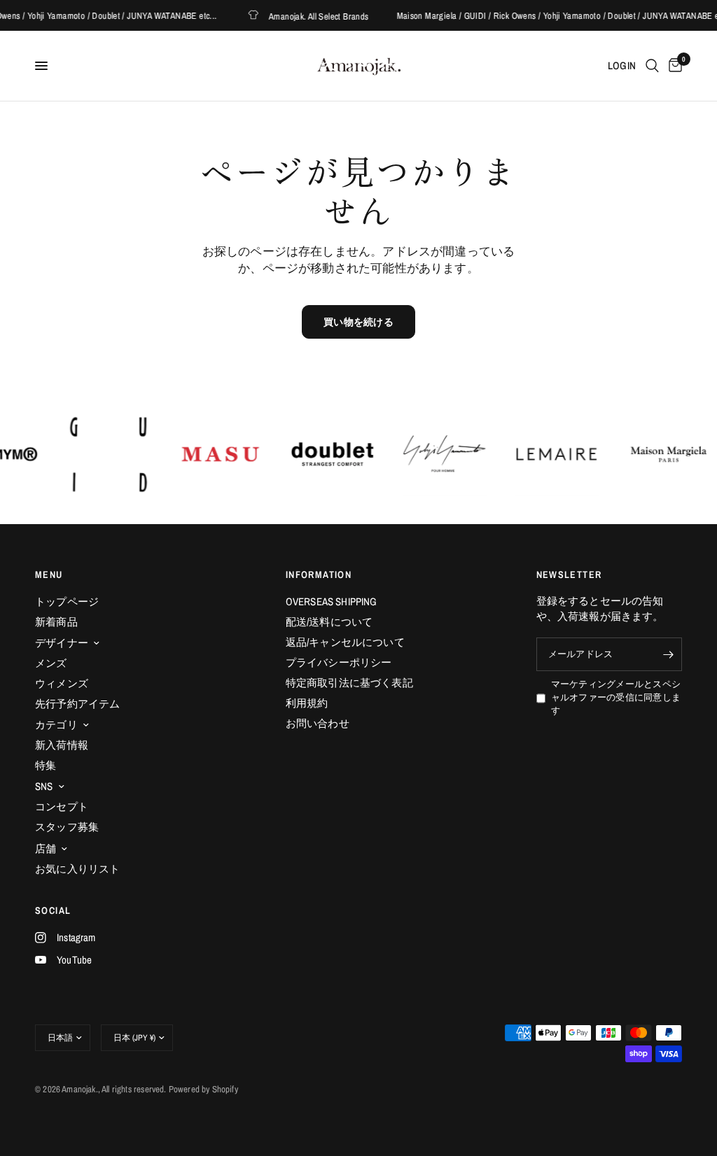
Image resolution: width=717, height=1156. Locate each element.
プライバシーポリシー (339, 662)
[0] (673, 66)
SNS (44, 786)
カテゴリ (56, 724)
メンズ (51, 663)
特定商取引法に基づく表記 (349, 682)
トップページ (67, 601)
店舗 (45, 848)
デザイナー (61, 642)
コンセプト (61, 806)
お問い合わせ (317, 723)
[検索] (652, 66)
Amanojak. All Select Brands (309, 15)
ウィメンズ (61, 683)
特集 (45, 765)
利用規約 (307, 703)
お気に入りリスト (77, 868)
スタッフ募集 (67, 826)
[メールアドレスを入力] (668, 654)
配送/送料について (329, 621)
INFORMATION (318, 574)
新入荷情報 (61, 745)
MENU (49, 574)
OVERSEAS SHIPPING (331, 601)
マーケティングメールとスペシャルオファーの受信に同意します (616, 697)
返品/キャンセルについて (345, 642)
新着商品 (56, 621)
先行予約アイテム (77, 703)
